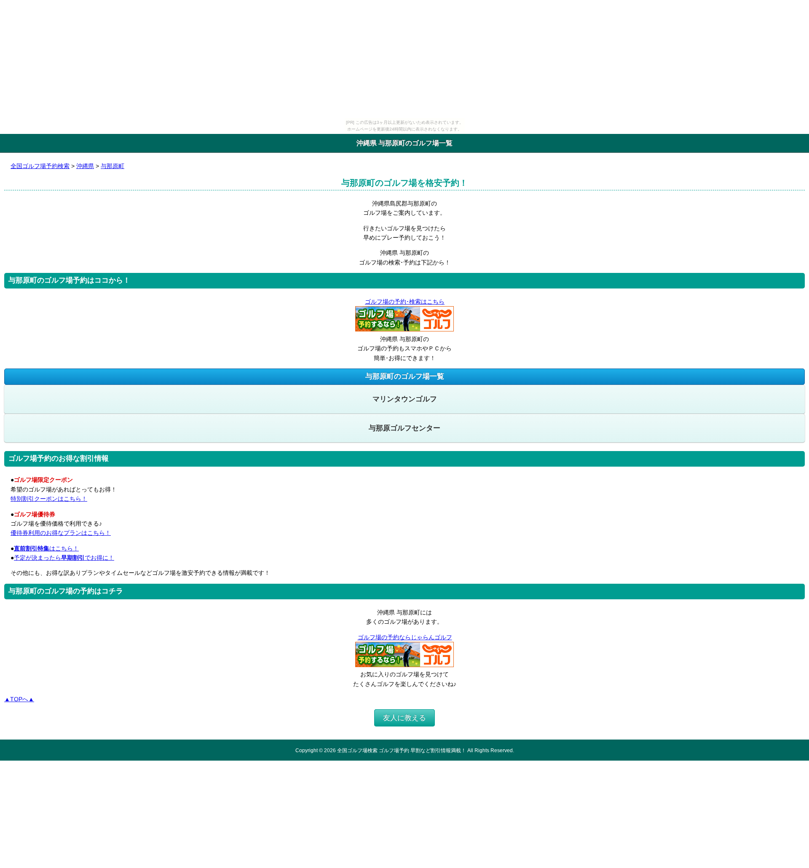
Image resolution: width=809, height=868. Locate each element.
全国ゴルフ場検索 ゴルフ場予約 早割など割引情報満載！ (401, 750)
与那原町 (112, 166)
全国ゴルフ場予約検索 (40, 166)
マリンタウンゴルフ (404, 399)
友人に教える (404, 718)
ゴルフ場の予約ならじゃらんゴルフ (405, 637)
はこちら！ (46, 548)
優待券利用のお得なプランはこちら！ (61, 532)
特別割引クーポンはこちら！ (49, 498)
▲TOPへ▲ (19, 699)
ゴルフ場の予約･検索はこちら (405, 301)
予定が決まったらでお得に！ (64, 557)
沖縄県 (85, 166)
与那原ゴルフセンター (404, 428)
